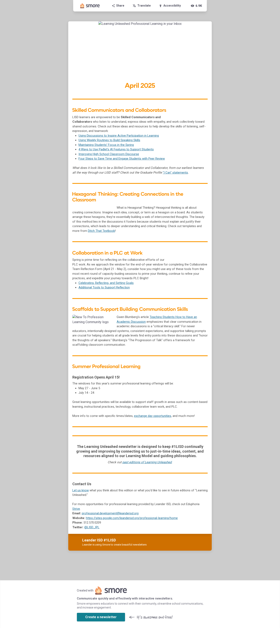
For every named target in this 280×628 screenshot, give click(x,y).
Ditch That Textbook (101, 231)
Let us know (80, 490)
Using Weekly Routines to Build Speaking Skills (109, 140)
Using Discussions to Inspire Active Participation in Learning (119, 135)
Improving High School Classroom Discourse (109, 154)
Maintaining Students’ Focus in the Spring (106, 145)
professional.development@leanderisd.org (110, 513)
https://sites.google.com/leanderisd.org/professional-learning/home (132, 518)
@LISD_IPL (91, 527)
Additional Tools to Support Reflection (104, 287)
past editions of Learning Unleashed (147, 462)
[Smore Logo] (90, 5)
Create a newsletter (101, 617)
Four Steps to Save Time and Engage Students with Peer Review (122, 158)
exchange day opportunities (152, 416)
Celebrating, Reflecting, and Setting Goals (106, 283)
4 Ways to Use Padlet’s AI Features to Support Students (116, 149)
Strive (76, 509)
